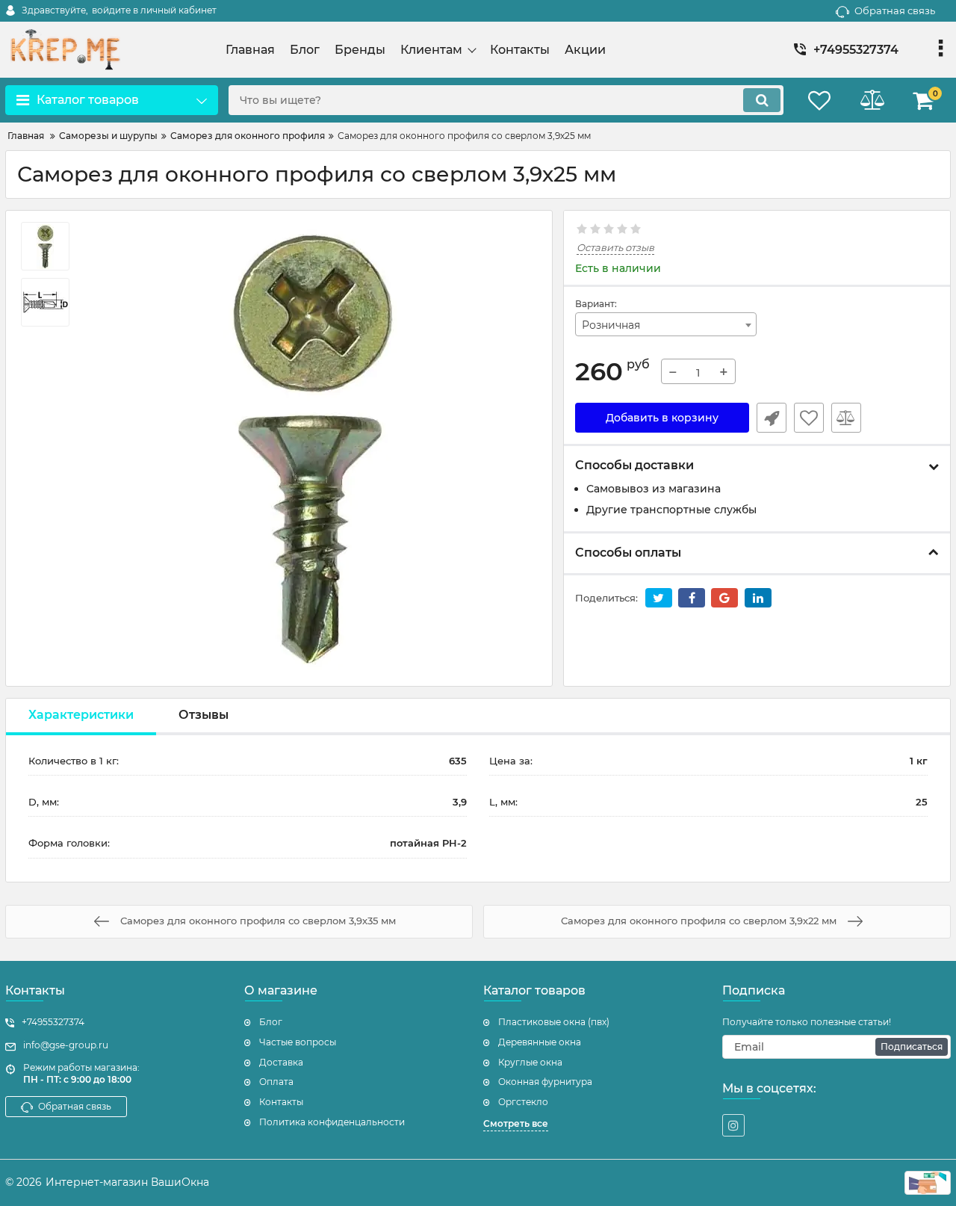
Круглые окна (530, 1062)
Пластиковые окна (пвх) (553, 1021)
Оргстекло (523, 1101)
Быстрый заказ (771, 418)
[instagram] (733, 1125)
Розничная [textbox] (611, 325)
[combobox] (666, 324)
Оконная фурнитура (545, 1081)
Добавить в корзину (662, 417)
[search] (761, 100)
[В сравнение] (846, 418)
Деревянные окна (539, 1042)
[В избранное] (809, 418)
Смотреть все (515, 1123)
